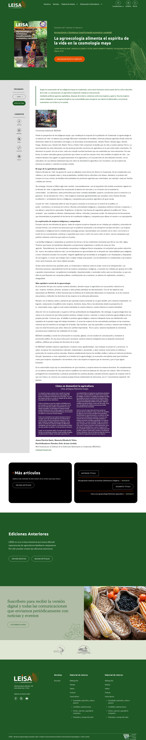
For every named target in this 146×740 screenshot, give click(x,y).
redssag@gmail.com (43, 450)
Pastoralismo (74, 696)
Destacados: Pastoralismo (89, 4)
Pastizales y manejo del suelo (83, 717)
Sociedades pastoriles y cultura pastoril (84, 702)
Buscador (57, 681)
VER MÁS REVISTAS (19, 559)
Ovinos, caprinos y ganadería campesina (83, 712)
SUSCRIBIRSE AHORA (18, 625)
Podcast (72, 692)
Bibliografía (74, 681)
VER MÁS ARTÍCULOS (23, 485)
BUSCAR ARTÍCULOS (42, 559)
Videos (72, 689)
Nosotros (47, 4)
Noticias (72, 685)
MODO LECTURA (19, 103)
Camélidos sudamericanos (82, 707)
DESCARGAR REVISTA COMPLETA (69, 59)
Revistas (56, 4)
